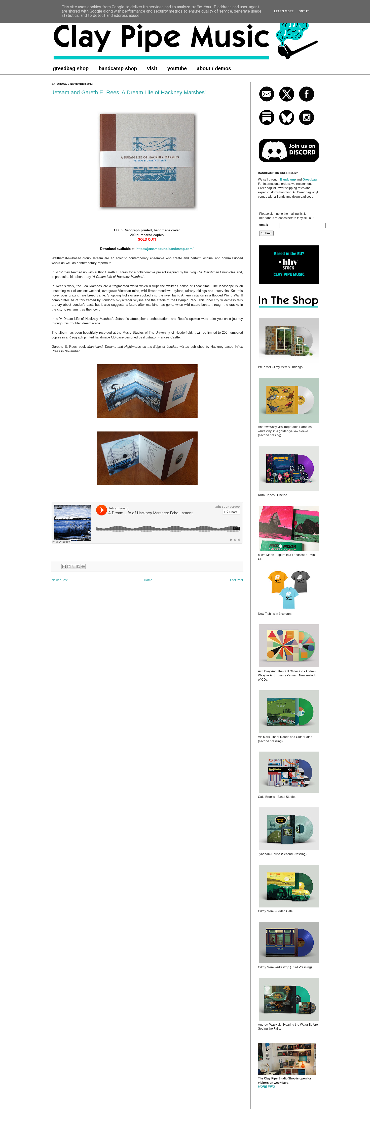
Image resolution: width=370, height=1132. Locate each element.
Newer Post (59, 580)
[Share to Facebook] (78, 566)
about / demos (214, 68)
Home (148, 580)
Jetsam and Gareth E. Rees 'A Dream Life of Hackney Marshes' (129, 92)
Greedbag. (310, 179)
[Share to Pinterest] (83, 566)
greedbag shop (71, 68)
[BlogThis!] (68, 566)
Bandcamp (287, 179)
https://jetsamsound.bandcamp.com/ (165, 249)
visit (152, 68)
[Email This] (63, 566)
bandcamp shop (118, 68)
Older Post (236, 580)
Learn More (283, 11)
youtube (177, 68)
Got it (304, 11)
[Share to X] (73, 566)
